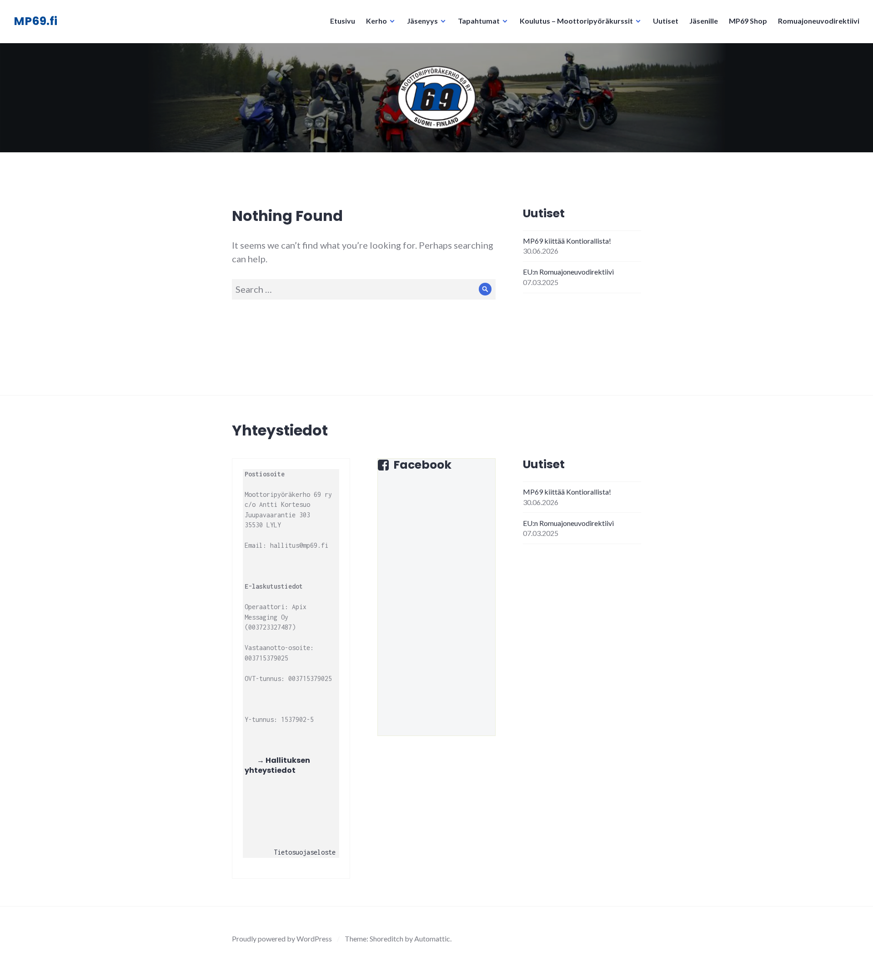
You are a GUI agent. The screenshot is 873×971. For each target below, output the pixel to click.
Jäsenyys (422, 20)
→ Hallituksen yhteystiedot (278, 765)
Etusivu (342, 20)
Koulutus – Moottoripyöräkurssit (576, 20)
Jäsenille (703, 20)
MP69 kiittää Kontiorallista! (567, 240)
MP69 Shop (748, 20)
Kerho (376, 20)
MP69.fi (35, 21)
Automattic (432, 938)
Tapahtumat (479, 20)
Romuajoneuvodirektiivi (818, 20)
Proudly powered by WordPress (282, 938)
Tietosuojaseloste (305, 852)
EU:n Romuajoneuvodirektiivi (568, 271)
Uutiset (665, 20)
